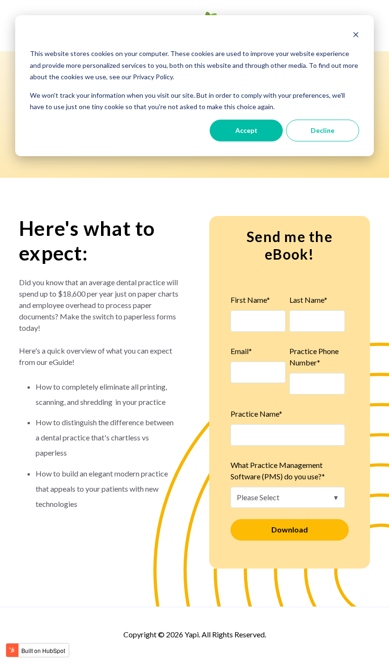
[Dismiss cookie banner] (355, 36)
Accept (246, 130)
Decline (322, 130)
